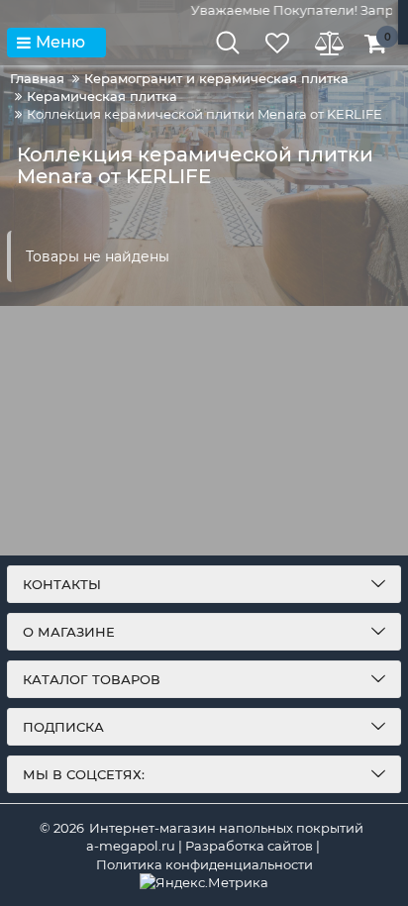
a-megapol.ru (130, 846)
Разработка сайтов (249, 846)
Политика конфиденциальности (204, 864)
